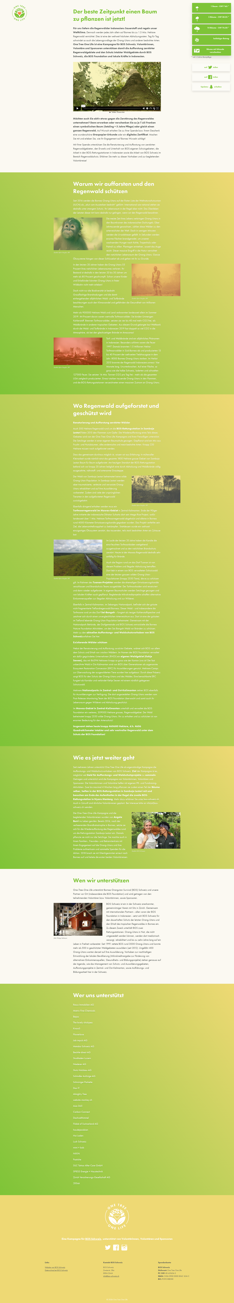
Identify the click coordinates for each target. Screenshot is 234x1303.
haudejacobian (80, 1129)
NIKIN (76, 1153)
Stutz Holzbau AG (82, 1070)
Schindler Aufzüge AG (84, 1076)
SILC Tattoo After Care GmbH (88, 1165)
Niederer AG (79, 1064)
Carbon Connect (81, 1111)
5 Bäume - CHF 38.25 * (218, 17)
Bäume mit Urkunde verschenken (215, 50)
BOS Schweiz (93, 1239)
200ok (76, 1183)
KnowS (76, 1028)
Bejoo (76, 1016)
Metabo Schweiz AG (83, 1046)
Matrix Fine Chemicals (84, 1010)
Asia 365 (77, 1105)
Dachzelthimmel (81, 1117)
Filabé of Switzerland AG (85, 1123)
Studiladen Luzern (82, 1058)
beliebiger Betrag (221, 38)
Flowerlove (78, 1034)
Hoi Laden (78, 1135)
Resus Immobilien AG (83, 1004)
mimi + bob (78, 1147)
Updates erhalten (211, 86)
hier (97, 636)
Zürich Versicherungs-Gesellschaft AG (91, 1177)
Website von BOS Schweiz (55, 1267)
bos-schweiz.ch (151, 799)
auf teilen (211, 67)
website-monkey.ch (82, 1099)
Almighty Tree (80, 1094)
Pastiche (77, 1159)
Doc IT (76, 1088)
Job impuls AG (80, 1040)
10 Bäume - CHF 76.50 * (218, 27)
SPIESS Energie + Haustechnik (88, 1171)
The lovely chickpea (83, 1022)
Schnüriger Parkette (82, 1082)
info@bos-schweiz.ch (111, 1276)
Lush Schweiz (79, 1141)
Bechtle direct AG (82, 1052)
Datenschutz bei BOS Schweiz (56, 1270)
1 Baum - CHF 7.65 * (220, 6)
